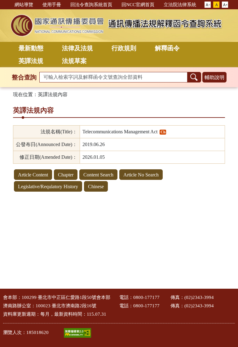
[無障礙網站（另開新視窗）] (77, 333)
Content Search (98, 174)
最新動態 (31, 48)
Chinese (96, 186)
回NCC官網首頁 (137, 4)
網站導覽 (24, 4)
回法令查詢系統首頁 (91, 4)
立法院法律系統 (180, 4)
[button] (208, 4)
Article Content (33, 174)
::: (7, 4)
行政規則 (124, 48)
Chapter (65, 174)
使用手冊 (51, 4)
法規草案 (74, 60)
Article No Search (141, 174)
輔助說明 (214, 77)
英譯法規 (31, 60)
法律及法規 (77, 48)
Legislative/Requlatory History (48, 186)
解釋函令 (167, 48)
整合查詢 (24, 77)
